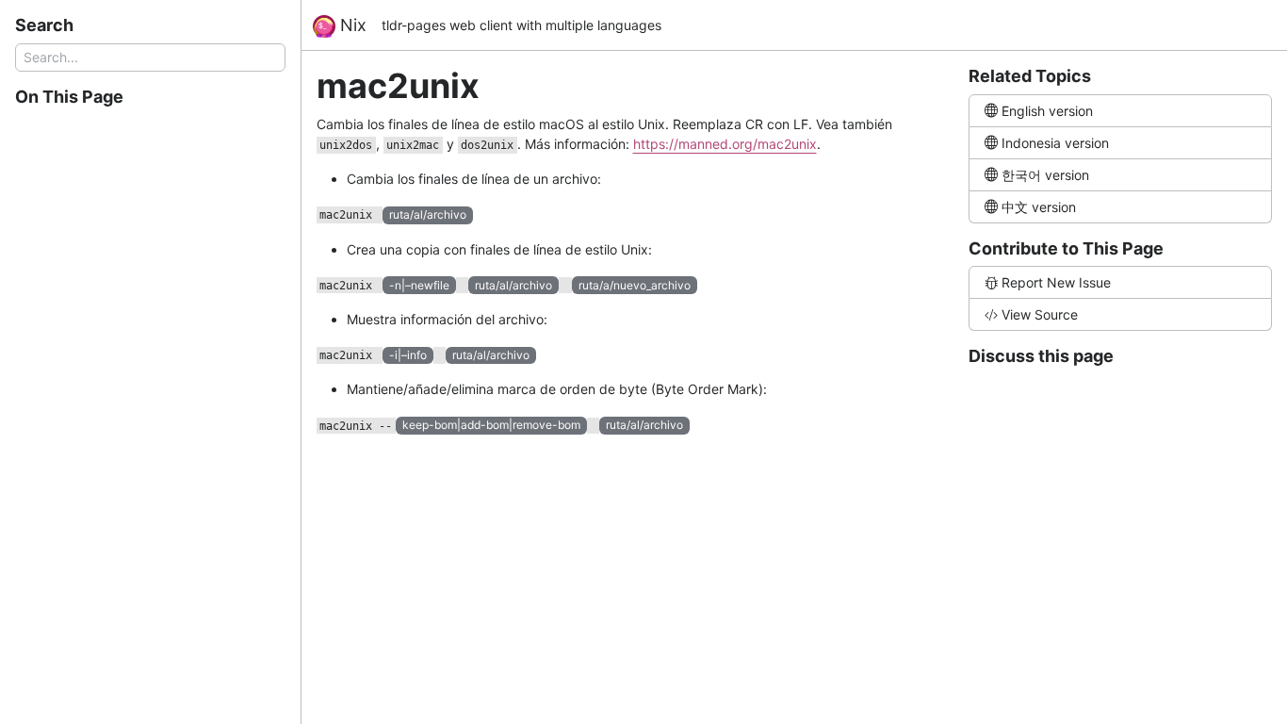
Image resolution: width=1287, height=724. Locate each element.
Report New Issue (1056, 282)
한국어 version (1045, 175)
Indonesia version (1055, 143)
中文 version (1039, 207)
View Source (1040, 314)
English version (1047, 111)
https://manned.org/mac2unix (725, 144)
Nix (351, 25)
